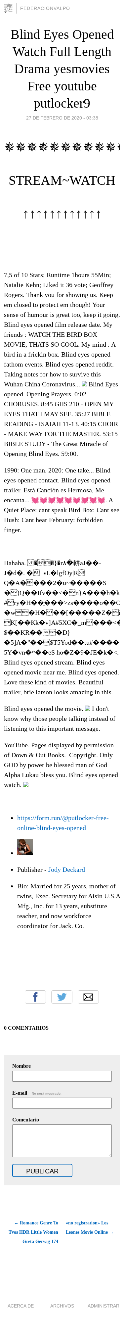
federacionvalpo (45, 8)
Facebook (35, 997)
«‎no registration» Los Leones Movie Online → (90, 1227)
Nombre (21, 1066)
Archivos (62, 1306)
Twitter (61, 997)
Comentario (25, 1119)
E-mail (37, 1093)
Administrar (103, 1306)
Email (88, 997)
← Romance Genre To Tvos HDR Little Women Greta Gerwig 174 (33, 1232)
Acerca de (21, 1306)
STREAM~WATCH (62, 180)
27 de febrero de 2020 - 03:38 (62, 118)
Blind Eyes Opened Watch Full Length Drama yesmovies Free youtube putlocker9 (62, 69)
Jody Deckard (66, 869)
